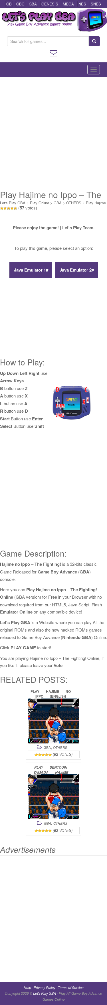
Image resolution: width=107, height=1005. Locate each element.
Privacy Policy (44, 987)
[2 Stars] (5, 208)
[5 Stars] (15, 208)
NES (82, 4)
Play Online (39, 202)
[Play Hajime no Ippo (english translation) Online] (54, 721)
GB (9, 4)
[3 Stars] (8, 208)
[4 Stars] (12, 208)
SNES (96, 4)
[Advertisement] (53, 133)
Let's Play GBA (12, 202)
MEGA (68, 4)
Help (27, 987)
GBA (33, 4)
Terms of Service (71, 987)
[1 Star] (1, 208)
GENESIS (49, 4)
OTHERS (73, 202)
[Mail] (53, 52)
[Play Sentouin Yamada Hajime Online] (54, 796)
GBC (20, 4)
